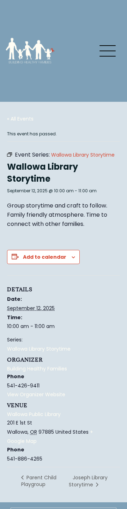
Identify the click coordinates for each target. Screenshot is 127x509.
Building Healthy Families (37, 368)
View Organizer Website (36, 394)
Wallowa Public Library (34, 414)
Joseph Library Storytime (88, 481)
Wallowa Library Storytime (39, 348)
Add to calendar (44, 257)
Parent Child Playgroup (38, 481)
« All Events (20, 118)
